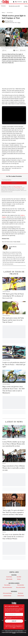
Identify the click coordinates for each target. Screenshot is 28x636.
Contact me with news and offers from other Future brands (14, 617)
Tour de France (10, 12)
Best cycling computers (20, 587)
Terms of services (16, 186)
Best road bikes (7, 584)
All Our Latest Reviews (7, 593)
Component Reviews (7, 595)
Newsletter (23, 50)
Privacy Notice (18, 187)
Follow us (16, 50)
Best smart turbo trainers (7, 587)
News (19, 22)
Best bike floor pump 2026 (14, 6)
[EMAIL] (10, 248)
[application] (14, 114)
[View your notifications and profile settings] (13, 2)
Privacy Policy (18, 625)
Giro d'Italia (19, 576)
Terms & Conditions (13, 626)
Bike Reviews (20, 593)
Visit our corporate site (18, 630)
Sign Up (14, 621)
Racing (3, 12)
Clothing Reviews (20, 595)
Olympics (19, 579)
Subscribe (20, 1)
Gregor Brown (10, 21)
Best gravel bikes (20, 584)
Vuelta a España (9, 579)
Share (5, 50)
